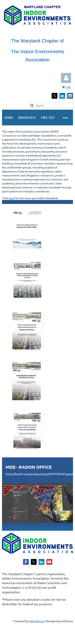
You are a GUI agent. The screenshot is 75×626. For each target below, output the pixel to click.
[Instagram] (70, 96)
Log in (66, 78)
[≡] (65, 117)
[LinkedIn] (62, 96)
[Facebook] (26, 562)
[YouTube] (49, 562)
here (12, 198)
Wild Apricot (37, 621)
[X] (54, 96)
